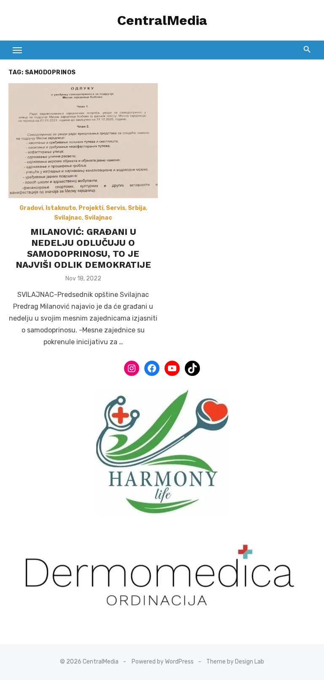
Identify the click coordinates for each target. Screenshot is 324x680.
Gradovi (31, 208)
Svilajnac (68, 217)
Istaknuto (61, 208)
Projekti (90, 208)
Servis (115, 208)
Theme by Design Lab (235, 661)
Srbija (137, 208)
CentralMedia (162, 20)
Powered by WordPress (163, 661)
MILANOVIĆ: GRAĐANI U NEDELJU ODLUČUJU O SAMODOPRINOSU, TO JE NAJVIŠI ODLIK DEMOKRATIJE (83, 248)
